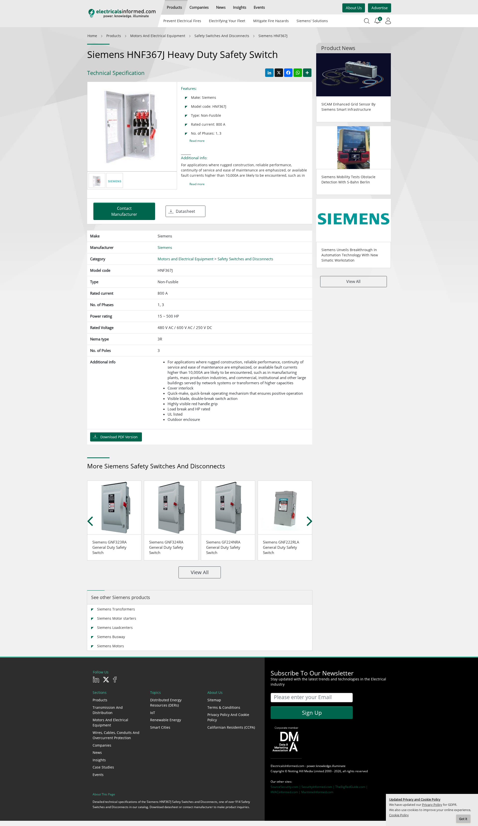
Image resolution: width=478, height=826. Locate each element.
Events (98, 774)
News (97, 752)
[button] (174, 7)
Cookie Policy (399, 815)
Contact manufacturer (124, 211)
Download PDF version (119, 437)
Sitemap (214, 700)
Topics (155, 692)
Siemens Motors (110, 646)
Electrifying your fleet (227, 20)
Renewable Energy (165, 719)
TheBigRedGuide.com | (351, 787)
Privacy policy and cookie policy (228, 717)
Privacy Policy (432, 805)
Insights (99, 760)
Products (100, 700)
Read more (197, 141)
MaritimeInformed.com (317, 792)
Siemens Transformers (116, 609)
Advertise (379, 7)
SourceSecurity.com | (286, 787)
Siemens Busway (111, 636)
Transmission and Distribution (108, 710)
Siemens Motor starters (116, 618)
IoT (152, 712)
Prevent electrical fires (182, 20)
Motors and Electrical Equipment (110, 722)
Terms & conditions (223, 707)
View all (200, 572)
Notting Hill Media (300, 771)
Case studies (103, 767)
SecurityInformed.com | (318, 787)
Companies (102, 745)
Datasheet (185, 211)
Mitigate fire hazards (271, 20)
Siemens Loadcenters (115, 627)
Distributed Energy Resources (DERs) (165, 703)
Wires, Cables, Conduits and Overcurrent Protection (116, 735)
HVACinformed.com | (286, 792)
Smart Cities (160, 727)
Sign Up (312, 712)
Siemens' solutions (312, 20)
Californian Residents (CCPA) (231, 727)
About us (354, 7)
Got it (463, 819)
